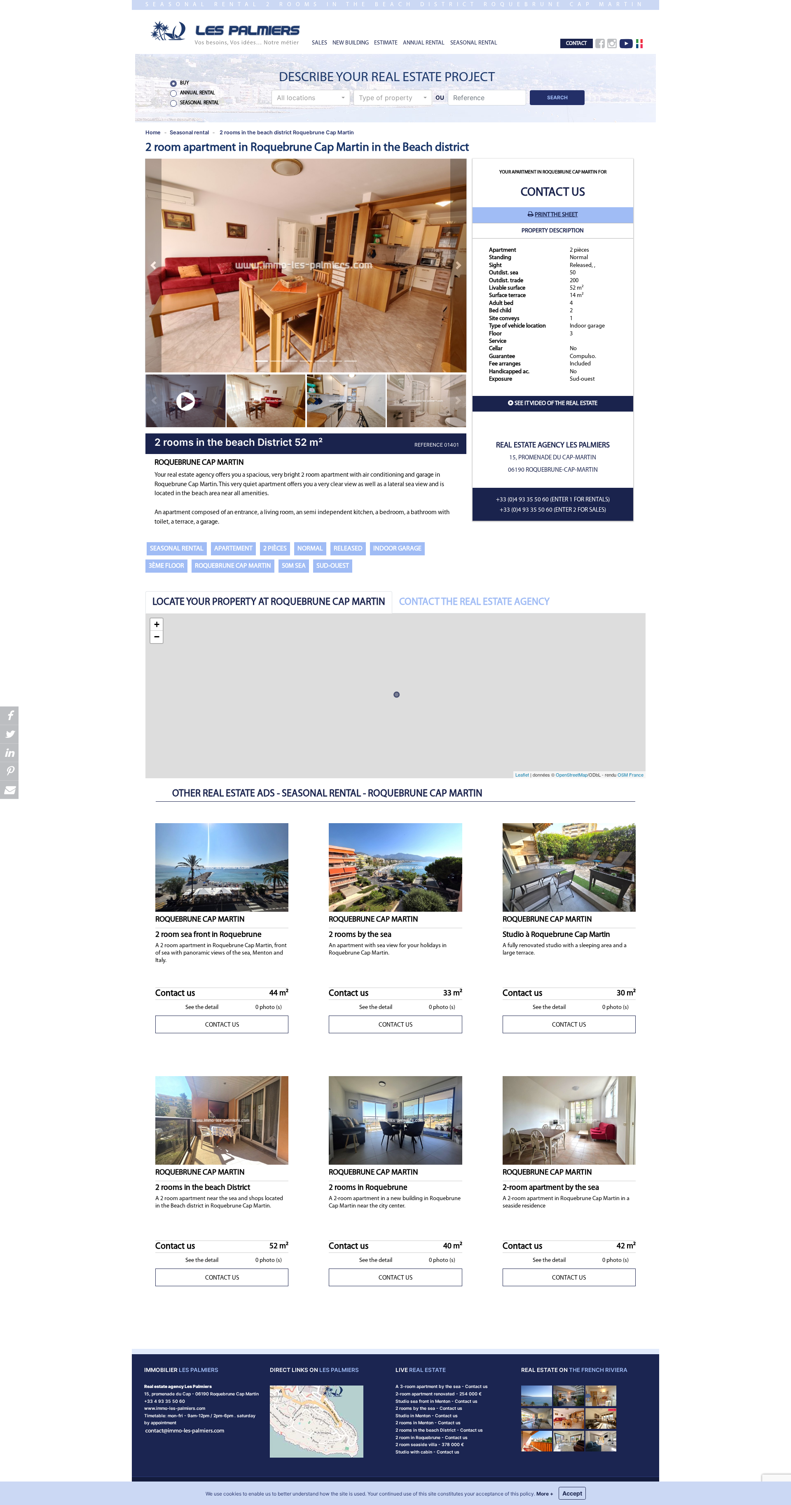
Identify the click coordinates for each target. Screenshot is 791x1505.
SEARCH (557, 97)
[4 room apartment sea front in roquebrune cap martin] (536, 1396)
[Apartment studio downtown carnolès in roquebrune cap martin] (536, 1440)
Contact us (553, 193)
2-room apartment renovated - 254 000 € (439, 1394)
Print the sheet (556, 215)
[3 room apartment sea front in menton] (568, 1396)
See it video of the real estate (556, 403)
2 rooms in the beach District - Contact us (439, 1430)
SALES (319, 43)
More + (544, 1494)
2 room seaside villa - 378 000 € (430, 1444)
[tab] (268, 602)
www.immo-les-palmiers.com (174, 1408)
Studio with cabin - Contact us (427, 1452)
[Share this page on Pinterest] (9, 771)
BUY (184, 83)
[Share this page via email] (9, 789)
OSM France (631, 774)
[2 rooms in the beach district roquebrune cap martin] (225, 32)
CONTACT (576, 43)
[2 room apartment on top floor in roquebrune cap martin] (536, 1418)
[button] (310, 97)
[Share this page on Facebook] (9, 715)
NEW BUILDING (350, 43)
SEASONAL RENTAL (473, 43)
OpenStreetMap (571, 774)
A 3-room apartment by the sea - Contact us (442, 1386)
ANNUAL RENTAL (424, 43)
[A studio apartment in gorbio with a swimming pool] (600, 1440)
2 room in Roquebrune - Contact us (432, 1437)
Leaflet (522, 774)
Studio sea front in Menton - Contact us (436, 1401)
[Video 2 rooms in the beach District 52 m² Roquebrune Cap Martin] (185, 401)
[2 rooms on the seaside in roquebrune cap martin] (600, 1396)
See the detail (201, 1007)
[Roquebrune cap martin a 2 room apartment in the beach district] (568, 1440)
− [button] (156, 637)
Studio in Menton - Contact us (427, 1415)
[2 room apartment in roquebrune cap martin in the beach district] (568, 1418)
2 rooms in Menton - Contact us (428, 1422)
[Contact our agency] (185, 1430)
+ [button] (156, 624)
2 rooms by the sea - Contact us (429, 1408)
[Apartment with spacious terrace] (600, 1418)
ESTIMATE (386, 43)
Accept (572, 1493)
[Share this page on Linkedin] (9, 752)
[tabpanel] (395, 695)
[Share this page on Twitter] (9, 734)
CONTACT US (222, 1025)
